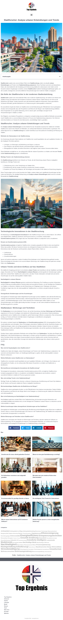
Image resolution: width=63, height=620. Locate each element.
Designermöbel (5, 533)
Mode (5, 604)
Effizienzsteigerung (49, 533)
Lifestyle (6, 602)
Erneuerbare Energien (7, 538)
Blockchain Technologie (41, 531)
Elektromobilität (15, 536)
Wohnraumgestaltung (23, 551)
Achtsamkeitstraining (29, 531)
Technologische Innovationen (41, 549)
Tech (5, 608)
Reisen (6, 606)
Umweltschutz (55, 549)
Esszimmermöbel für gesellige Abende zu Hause (15, 498)
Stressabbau (56, 547)
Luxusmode (51, 540)
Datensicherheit (52, 531)
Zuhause (6, 598)
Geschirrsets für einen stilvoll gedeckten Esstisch (15, 454)
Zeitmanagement (48, 551)
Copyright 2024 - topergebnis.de (31, 618)
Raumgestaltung (8, 547)
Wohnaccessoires (7, 551)
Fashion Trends (16, 538)
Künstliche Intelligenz (36, 540)
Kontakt (6, 611)
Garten (6, 600)
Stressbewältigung (10, 549)
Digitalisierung (36, 533)
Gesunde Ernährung (29, 538)
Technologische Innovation (27, 549)
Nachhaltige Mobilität (17, 542)
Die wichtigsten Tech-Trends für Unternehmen (46, 498)
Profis (14, 555)
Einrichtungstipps (5, 536)
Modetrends (6, 542)
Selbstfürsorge (22, 547)
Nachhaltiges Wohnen (43, 542)
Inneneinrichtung (22, 540)
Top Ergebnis (8, 597)
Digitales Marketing (13, 533)
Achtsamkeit (5, 531)
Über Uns (6, 609)
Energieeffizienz (29, 535)
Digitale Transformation (24, 533)
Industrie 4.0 (14, 540)
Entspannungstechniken (50, 535)
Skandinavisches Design (44, 547)
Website (6, 613)
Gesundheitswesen (5, 540)
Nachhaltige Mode (29, 542)
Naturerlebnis (20, 544)
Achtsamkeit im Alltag (16, 531)
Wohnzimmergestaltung (38, 551)
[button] (31, 14)
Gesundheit (42, 538)
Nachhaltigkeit (9, 544)
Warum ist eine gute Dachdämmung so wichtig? (46, 454)
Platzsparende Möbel (30, 544)
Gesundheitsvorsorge (52, 538)
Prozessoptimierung (43, 545)
